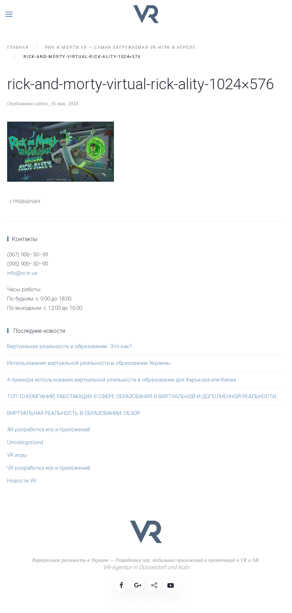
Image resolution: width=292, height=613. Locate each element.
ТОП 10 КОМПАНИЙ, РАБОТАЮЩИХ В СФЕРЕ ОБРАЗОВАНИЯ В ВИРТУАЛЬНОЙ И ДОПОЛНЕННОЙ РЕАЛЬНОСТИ (141, 396)
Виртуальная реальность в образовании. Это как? (69, 346)
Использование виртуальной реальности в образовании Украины (89, 363)
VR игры (17, 455)
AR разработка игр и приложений (48, 429)
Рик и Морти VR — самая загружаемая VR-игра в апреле (120, 47)
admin (41, 103)
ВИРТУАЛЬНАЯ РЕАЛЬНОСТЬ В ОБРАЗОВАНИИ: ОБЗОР (73, 413)
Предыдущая (26, 201)
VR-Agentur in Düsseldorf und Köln (146, 567)
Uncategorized (25, 442)
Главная (18, 47)
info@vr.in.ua (22, 273)
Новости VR (21, 481)
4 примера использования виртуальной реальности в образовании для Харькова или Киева (121, 380)
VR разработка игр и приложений (48, 468)
